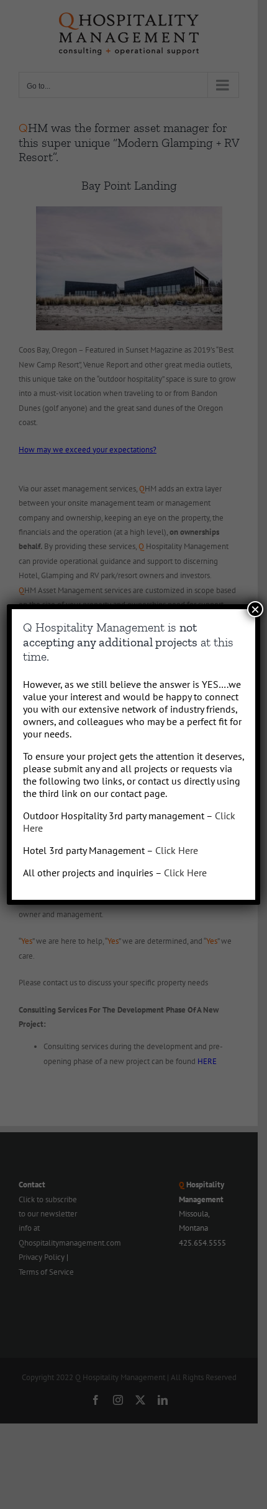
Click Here (176, 850)
